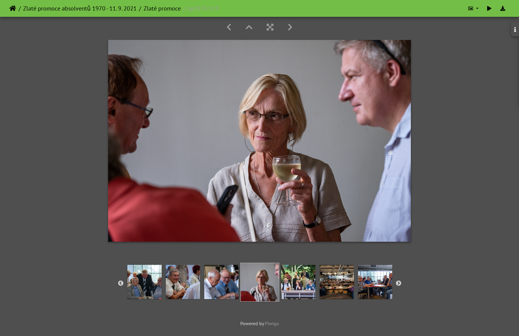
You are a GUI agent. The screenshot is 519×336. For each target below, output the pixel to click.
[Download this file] (503, 8)
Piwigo (272, 323)
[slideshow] (489, 8)
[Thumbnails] (249, 27)
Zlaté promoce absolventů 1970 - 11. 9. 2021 (80, 8)
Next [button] (399, 283)
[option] (144, 282)
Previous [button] (121, 283)
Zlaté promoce (162, 8)
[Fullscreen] (270, 27)
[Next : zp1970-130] (290, 27)
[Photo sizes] (473, 8)
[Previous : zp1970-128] (228, 27)
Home (12, 8)
